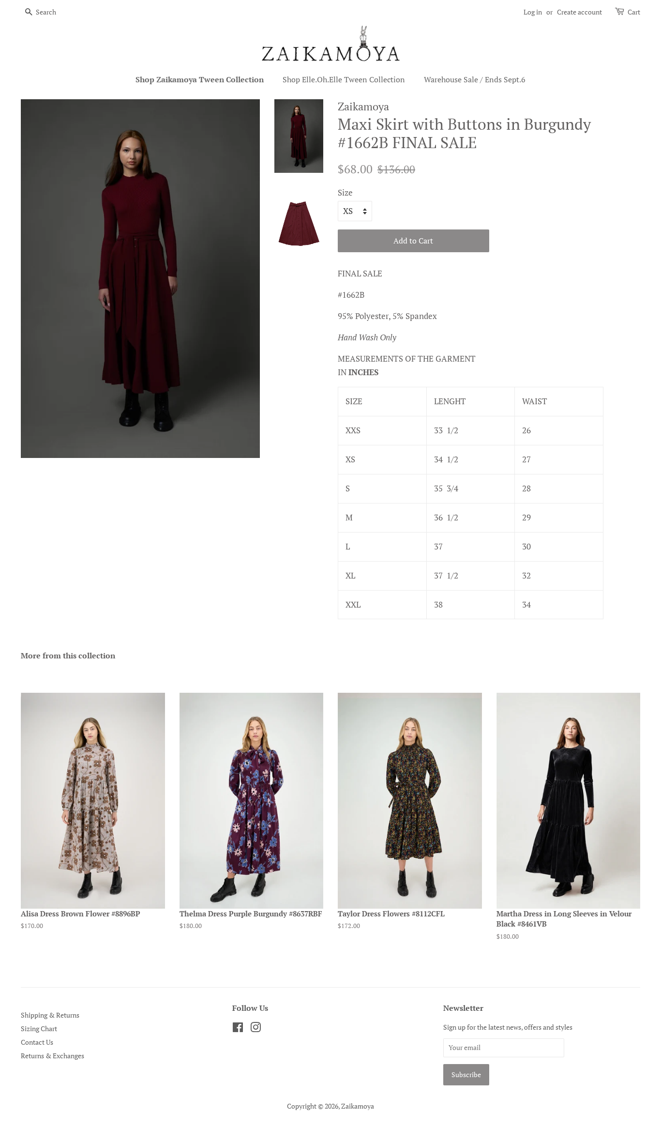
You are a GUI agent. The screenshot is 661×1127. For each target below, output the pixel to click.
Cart (634, 11)
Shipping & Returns (50, 1015)
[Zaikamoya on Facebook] (237, 1029)
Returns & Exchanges (52, 1055)
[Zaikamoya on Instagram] (255, 1029)
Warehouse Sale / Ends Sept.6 (475, 79)
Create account (579, 11)
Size (345, 192)
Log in (533, 11)
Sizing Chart (39, 1028)
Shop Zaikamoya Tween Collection (199, 79)
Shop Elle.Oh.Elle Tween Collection (344, 79)
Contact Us (37, 1042)
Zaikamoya (357, 1106)
